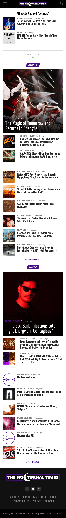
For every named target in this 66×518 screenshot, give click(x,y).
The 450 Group (48, 497)
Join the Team (30, 497)
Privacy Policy (21, 501)
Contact (37, 501)
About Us (14, 497)
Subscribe (50, 501)
